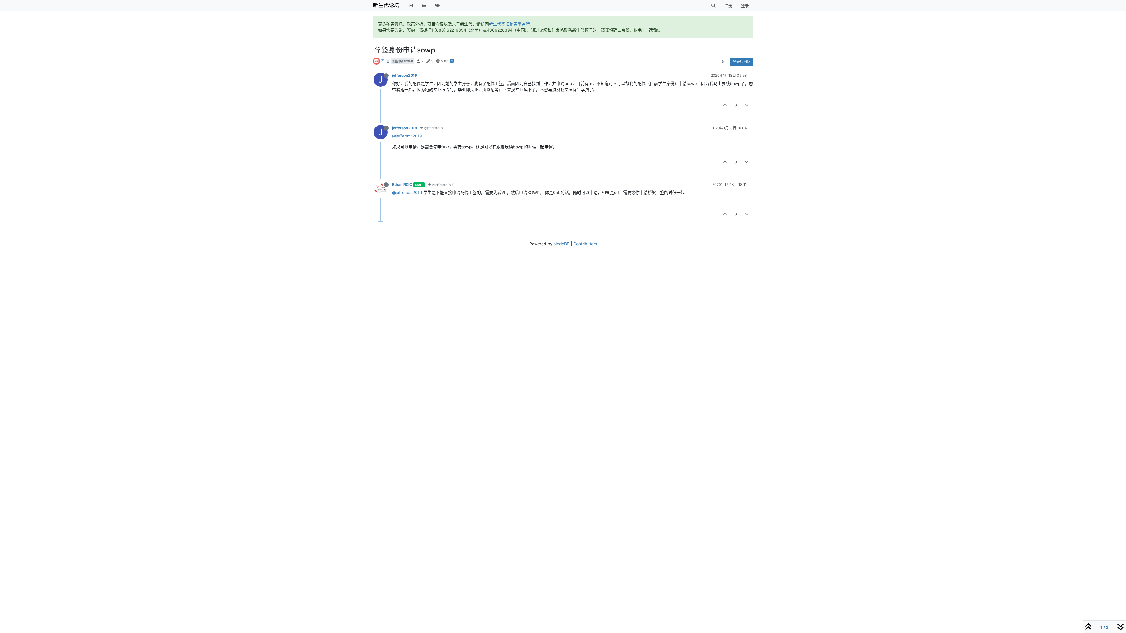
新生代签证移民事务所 (509, 23)
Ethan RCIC (402, 184)
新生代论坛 (386, 5)
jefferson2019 (404, 75)
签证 (385, 60)
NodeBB (561, 243)
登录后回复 (741, 61)
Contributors (585, 243)
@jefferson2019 (434, 128)
